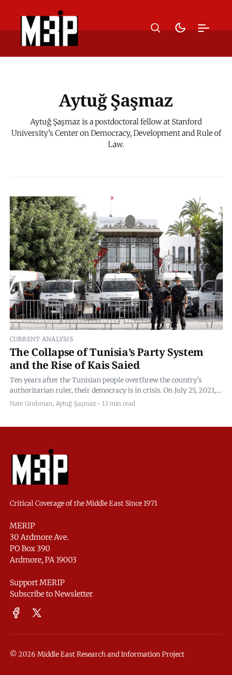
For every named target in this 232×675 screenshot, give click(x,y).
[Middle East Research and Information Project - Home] (49, 28)
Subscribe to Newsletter (51, 594)
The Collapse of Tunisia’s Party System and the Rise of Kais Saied (106, 358)
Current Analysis (41, 339)
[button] (155, 28)
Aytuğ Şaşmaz (76, 403)
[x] (37, 613)
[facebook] (16, 613)
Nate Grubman (31, 403)
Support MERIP (37, 582)
